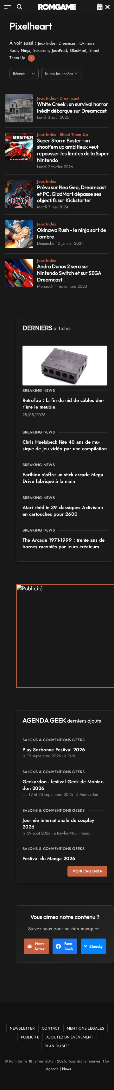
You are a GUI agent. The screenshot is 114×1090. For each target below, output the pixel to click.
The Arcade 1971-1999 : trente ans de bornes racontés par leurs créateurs (63, 543)
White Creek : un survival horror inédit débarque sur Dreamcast (72, 107)
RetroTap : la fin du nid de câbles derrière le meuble (63, 403)
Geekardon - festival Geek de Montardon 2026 (63, 785)
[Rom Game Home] (57, 7)
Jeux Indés (46, 43)
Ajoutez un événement (69, 1037)
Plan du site (57, 1046)
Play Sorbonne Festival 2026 (53, 749)
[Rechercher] (19, 7)
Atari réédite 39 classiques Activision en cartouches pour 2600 (62, 511)
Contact (51, 1028)
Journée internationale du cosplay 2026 (58, 823)
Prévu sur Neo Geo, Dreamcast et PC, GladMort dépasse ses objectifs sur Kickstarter (71, 194)
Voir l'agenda (87, 871)
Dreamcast (67, 43)
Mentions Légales (85, 1028)
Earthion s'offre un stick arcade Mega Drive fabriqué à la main (62, 478)
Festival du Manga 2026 (48, 858)
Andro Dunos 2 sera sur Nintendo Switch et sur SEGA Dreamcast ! (69, 273)
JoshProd (59, 50)
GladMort (78, 50)
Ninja (25, 50)
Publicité (30, 1037)
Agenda (52, 1069)
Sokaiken (41, 50)
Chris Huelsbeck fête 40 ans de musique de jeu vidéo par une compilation (64, 445)
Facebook (68, 946)
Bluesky (96, 946)
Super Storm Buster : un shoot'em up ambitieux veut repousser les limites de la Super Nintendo (73, 150)
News (66, 1069)
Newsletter (40, 946)
